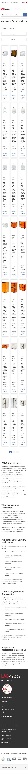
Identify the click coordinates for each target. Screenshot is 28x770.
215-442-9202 (7, 739)
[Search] (25, 14)
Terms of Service (23, 753)
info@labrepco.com (8, 742)
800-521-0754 (5, 2)
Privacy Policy (14, 753)
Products (17, 9)
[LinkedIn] (8, 681)
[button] (25, 8)
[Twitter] (5, 681)
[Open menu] (2, 720)
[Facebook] (2, 681)
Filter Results (9, 767)
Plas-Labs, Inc (13, 237)
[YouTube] (11, 681)
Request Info (15, 2)
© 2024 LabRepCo (5, 753)
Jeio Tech (4, 64)
